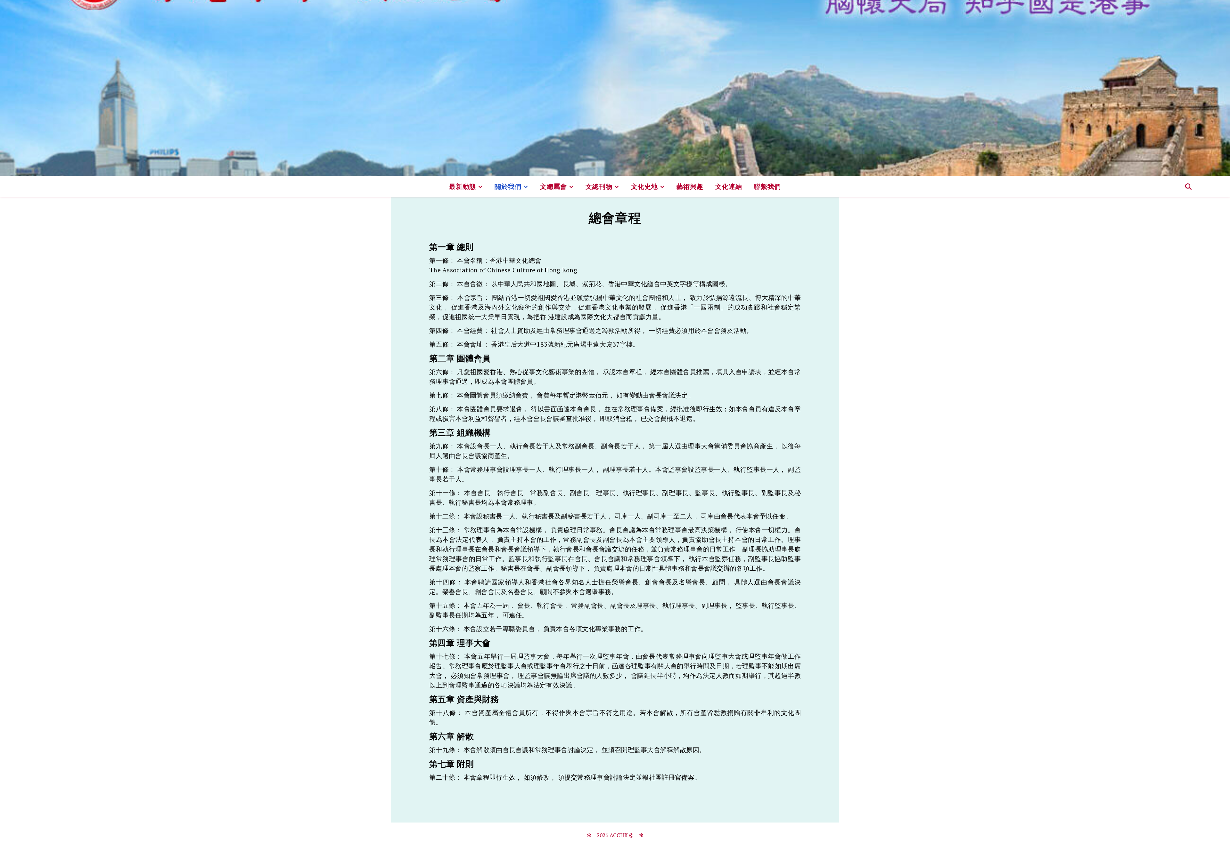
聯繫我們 (767, 186)
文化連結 (728, 186)
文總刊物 (599, 186)
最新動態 (462, 186)
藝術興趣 (689, 186)
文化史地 (644, 186)
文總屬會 (553, 186)
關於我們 (508, 186)
